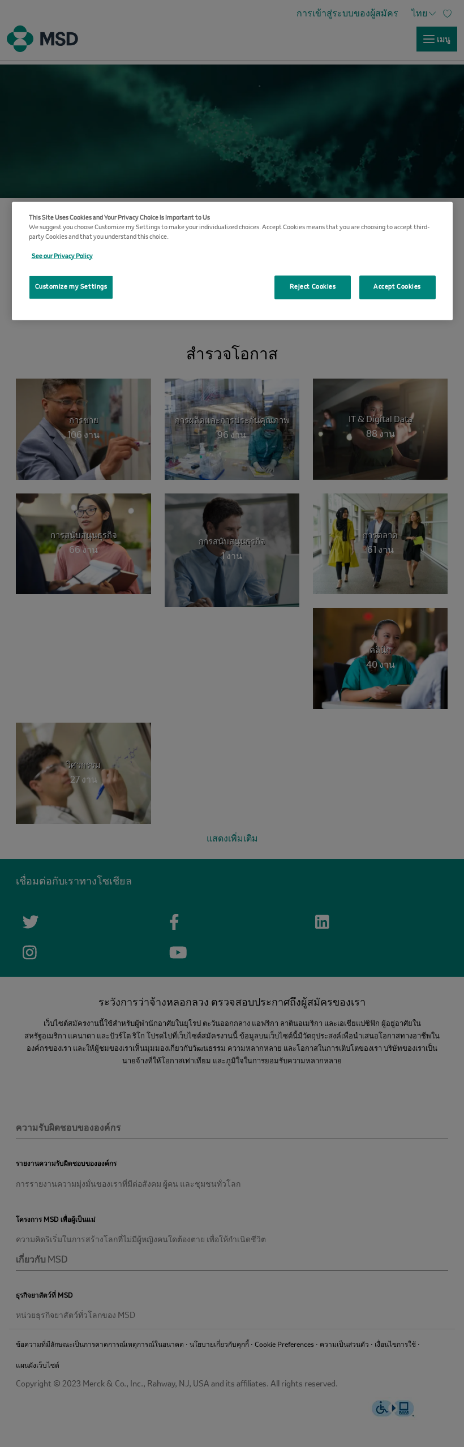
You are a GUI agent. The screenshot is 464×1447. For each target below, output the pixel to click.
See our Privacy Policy (62, 256)
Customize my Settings (71, 287)
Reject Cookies (313, 287)
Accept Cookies (397, 287)
